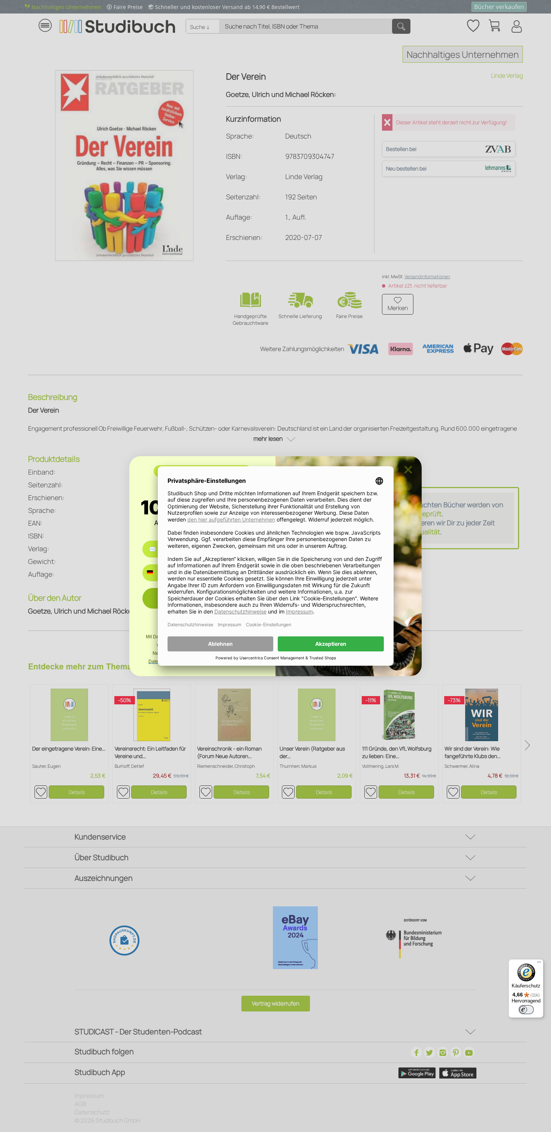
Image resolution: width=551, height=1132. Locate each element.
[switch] (526, 1009)
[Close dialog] (408, 469)
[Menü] (539, 963)
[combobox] (155, 573)
